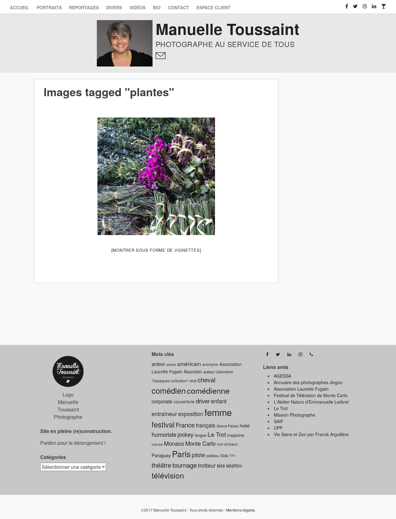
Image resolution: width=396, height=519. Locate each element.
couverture (184, 401)
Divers (114, 7)
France (185, 424)
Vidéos (137, 7)
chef (192, 380)
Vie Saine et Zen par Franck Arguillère (311, 434)
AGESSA (282, 376)
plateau (212, 455)
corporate (162, 401)
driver (203, 401)
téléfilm (234, 465)
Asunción (193, 371)
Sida (224, 455)
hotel (244, 425)
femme (218, 411)
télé (221, 465)
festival (163, 424)
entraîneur (164, 414)
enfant (218, 401)
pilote (198, 455)
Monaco (174, 443)
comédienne (208, 390)
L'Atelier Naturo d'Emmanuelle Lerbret (311, 402)
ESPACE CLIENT (213, 7)
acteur (158, 363)
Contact (178, 7)
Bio (157, 7)
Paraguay (161, 455)
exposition (190, 414)
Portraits (49, 7)
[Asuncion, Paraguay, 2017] (156, 176)
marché (157, 444)
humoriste (164, 434)
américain (189, 363)
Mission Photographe (294, 415)
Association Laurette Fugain (301, 389)
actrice (171, 364)
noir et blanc (227, 444)
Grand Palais (228, 425)
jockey (185, 434)
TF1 (233, 455)
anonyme (210, 364)
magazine (235, 435)
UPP (278, 428)
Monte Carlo (200, 443)
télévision (168, 475)
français (205, 425)
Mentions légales (240, 510)
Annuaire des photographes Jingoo (308, 382)
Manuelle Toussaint (227, 29)
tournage (184, 465)
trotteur (207, 465)
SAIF (278, 421)
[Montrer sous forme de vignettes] (156, 250)
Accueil (19, 7)
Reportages (84, 7)
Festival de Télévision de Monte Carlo (310, 395)
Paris (181, 454)
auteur (208, 372)
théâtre (161, 465)
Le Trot (217, 434)
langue (200, 435)
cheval (206, 379)
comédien (169, 390)
